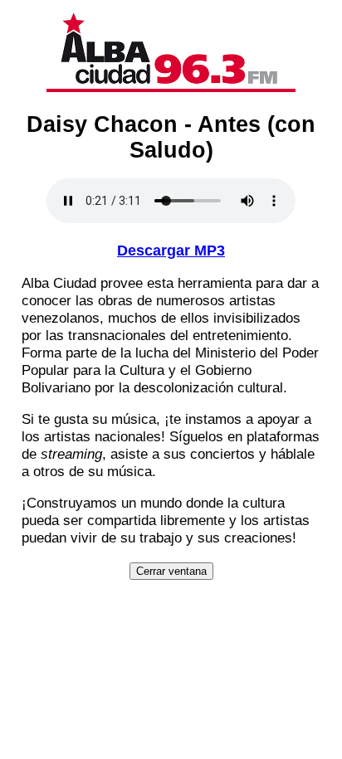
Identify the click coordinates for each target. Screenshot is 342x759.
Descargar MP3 (171, 250)
